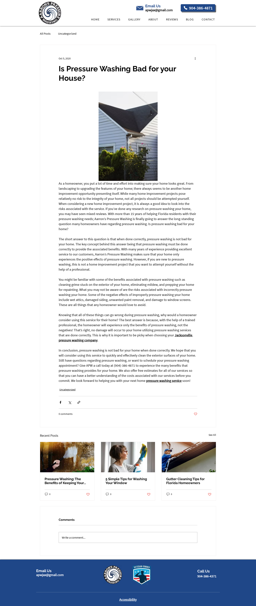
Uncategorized (67, 33)
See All (212, 435)
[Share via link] (79, 402)
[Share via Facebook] (60, 402)
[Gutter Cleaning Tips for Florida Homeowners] (189, 457)
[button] (114, 19)
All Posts (45, 33)
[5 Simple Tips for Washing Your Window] (128, 457)
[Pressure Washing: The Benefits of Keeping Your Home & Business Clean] (67, 457)
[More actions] (195, 58)
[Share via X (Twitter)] (69, 402)
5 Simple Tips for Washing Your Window (126, 481)
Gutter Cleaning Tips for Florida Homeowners (185, 481)
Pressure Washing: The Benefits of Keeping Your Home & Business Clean (64, 481)
